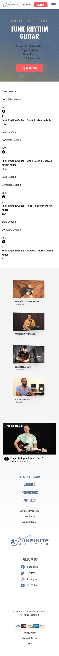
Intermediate (33, 58)
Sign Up (41, 5)
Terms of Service (29, 638)
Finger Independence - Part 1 (26, 458)
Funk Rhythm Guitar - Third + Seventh (23, 205)
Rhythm (33, 50)
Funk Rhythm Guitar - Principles (20, 120)
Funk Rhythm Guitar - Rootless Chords (23, 250)
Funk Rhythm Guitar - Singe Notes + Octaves (27, 160)
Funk (33, 54)
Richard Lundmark (19, 461)
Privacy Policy (29, 633)
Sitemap (29, 643)
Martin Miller (35, 46)
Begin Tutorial (29, 68)
